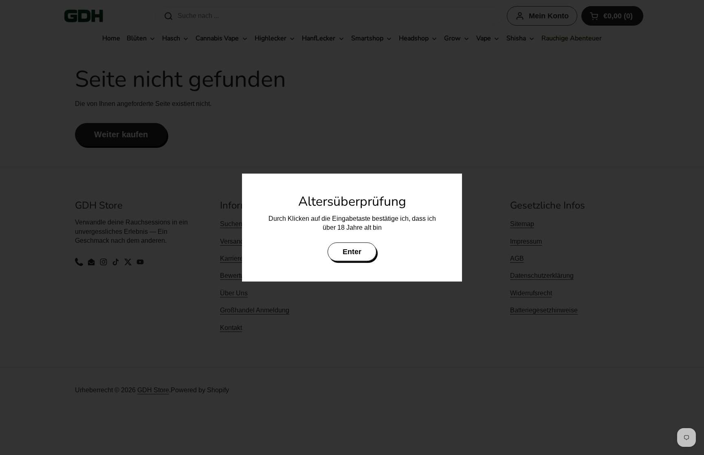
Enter (352, 252)
